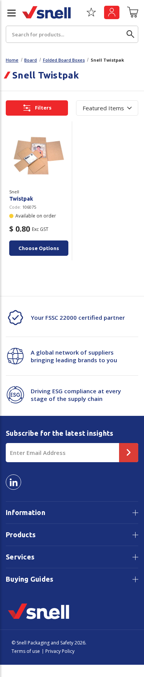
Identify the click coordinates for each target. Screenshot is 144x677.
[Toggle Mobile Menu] (8, 13)
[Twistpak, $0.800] (38, 155)
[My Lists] (91, 15)
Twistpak (21, 199)
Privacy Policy (59, 651)
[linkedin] (13, 482)
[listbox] (107, 108)
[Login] (111, 12)
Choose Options (38, 248)
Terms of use (26, 651)
